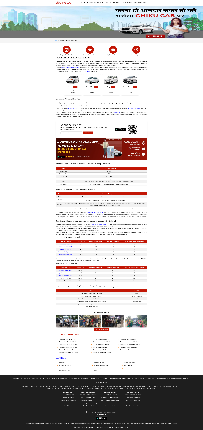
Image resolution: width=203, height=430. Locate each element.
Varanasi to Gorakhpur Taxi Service (68, 352)
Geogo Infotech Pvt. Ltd (122, 427)
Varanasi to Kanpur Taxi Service (128, 347)
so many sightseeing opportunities (70, 67)
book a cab (117, 112)
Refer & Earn (104, 423)
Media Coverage (172, 423)
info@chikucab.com (111, 412)
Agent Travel (164, 423)
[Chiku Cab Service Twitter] (97, 415)
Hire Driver (127, 368)
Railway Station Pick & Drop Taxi (57, 388)
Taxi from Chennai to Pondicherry (132, 397)
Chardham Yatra (80, 388)
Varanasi (72, 378)
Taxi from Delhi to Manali (68, 405)
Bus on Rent (56, 386)
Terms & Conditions (31, 423)
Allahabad (141, 378)
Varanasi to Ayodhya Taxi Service (68, 344)
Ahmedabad (113, 378)
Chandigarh (41, 378)
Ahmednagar (122, 378)
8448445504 (91, 412)
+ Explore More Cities (101, 382)
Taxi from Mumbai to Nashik (110, 403)
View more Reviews (101, 330)
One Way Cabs (117, 2)
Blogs (144, 2)
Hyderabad (79, 378)
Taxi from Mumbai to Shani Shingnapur (110, 397)
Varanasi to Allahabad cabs (66, 246)
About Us (54, 423)
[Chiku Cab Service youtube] (102, 415)
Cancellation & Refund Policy (70, 423)
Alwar (154, 378)
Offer (128, 423)
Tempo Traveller (127, 2)
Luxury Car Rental (110, 386)
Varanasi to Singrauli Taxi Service (68, 347)
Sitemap (111, 423)
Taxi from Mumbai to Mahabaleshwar (110, 400)
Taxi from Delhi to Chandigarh (68, 400)
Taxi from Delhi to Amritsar (68, 403)
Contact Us (48, 423)
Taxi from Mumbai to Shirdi (110, 394)
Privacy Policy (40, 423)
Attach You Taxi (128, 365)
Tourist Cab (75, 386)
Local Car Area (120, 388)
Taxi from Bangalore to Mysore (88, 394)
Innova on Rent (65, 386)
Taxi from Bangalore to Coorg (88, 397)
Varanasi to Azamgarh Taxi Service (102, 341)
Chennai (34, 378)
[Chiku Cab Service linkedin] (105, 415)
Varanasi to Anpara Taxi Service (101, 350)
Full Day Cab (140, 388)
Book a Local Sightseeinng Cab (67, 368)
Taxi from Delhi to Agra (68, 394)
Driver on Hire (138, 2)
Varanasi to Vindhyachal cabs (65, 252)
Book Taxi (71, 388)
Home (83, 2)
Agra (99, 378)
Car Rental (25, 386)
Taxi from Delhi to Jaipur (68, 397)
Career (157, 423)
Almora (148, 378)
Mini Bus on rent (175, 386)
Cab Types (152, 386)
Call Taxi (158, 386)
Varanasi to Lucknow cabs (65, 244)
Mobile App (148, 423)
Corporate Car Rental (107, 388)
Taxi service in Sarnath (126, 350)
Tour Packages (85, 386)
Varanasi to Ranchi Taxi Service (101, 339)
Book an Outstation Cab (65, 365)
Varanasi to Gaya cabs (65, 249)
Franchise (141, 423)
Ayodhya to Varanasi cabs (65, 273)
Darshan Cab (143, 386)
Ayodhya (86, 378)
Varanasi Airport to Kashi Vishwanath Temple (70, 350)
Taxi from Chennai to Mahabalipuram (132, 403)
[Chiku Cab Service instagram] (100, 415)
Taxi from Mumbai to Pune (110, 405)
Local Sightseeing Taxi (37, 386)
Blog (153, 423)
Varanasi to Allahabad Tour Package (102, 352)
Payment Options (95, 423)
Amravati (174, 378)
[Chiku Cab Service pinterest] (103, 415)
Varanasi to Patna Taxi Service (101, 344)
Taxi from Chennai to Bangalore (133, 394)
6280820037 (100, 412)
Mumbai (60, 378)
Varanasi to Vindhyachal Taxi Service (129, 344)
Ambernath (166, 378)
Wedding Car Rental (93, 388)
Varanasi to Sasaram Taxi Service (129, 341)
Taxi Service (89, 2)
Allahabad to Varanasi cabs (65, 275)
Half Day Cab (130, 388)
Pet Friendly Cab (150, 388)
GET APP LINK (88, 133)
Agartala (105, 378)
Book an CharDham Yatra (101, 365)
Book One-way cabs (64, 370)
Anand (187, 378)
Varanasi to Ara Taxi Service (100, 347)
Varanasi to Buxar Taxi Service (128, 339)
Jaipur (66, 378)
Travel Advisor (134, 423)
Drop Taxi (166, 386)
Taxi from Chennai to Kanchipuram (132, 405)
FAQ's (123, 423)
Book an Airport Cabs (99, 368)
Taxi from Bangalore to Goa (88, 405)
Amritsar (181, 378)
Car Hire (48, 386)
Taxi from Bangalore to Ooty (88, 400)
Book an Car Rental (99, 362)
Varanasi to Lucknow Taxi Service (68, 341)
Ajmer (129, 378)
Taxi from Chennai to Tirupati (133, 400)
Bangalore (26, 378)
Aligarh (134, 378)
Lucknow (54, 378)
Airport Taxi (108, 2)
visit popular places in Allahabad (95, 212)
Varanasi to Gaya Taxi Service (67, 339)
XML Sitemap (117, 423)
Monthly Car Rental (123, 386)
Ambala (159, 378)
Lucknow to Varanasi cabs (65, 270)
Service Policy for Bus (84, 423)
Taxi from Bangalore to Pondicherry (88, 403)
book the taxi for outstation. (99, 224)
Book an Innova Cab (129, 362)
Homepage (62, 362)
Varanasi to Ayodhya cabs (65, 254)
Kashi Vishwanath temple (133, 108)
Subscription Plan (97, 386)
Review (96, 370)
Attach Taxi (134, 386)
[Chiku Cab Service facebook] (99, 415)
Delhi (48, 378)
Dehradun (94, 378)
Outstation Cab (98, 2)
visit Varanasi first (71, 108)
